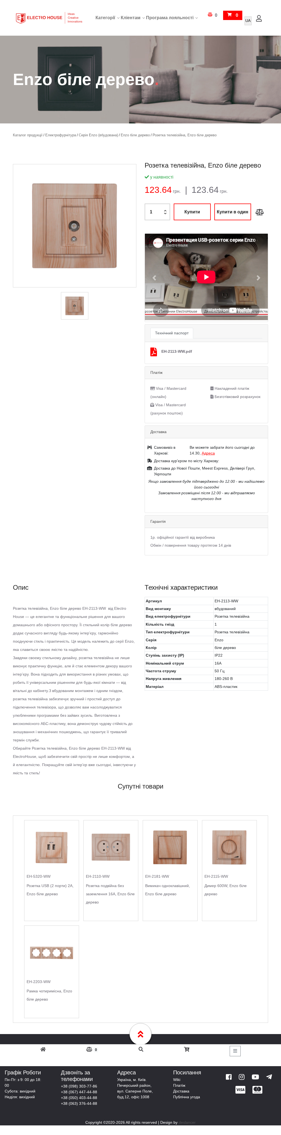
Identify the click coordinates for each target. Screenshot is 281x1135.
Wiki (176, 1079)
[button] (154, 278)
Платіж (179, 1085)
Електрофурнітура (60, 135)
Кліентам (130, 17)
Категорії (105, 17)
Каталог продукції (28, 135)
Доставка (181, 1091)
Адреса (208, 453)
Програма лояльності (169, 17)
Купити (192, 212)
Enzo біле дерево (135, 135)
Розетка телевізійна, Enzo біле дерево (185, 135)
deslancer (187, 1122)
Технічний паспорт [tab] (172, 333)
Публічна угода (186, 1097)
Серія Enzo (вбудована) (98, 135)
